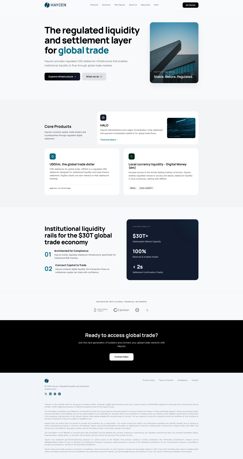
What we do (94, 76)
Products (94, 5)
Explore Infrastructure (62, 76)
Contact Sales (121, 356)
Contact (195, 380)
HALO (156, 5)
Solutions (106, 5)
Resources (145, 5)
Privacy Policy (149, 380)
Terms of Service (166, 380)
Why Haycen (120, 5)
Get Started (190, 5)
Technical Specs (109, 139)
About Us (133, 5)
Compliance (182, 380)
